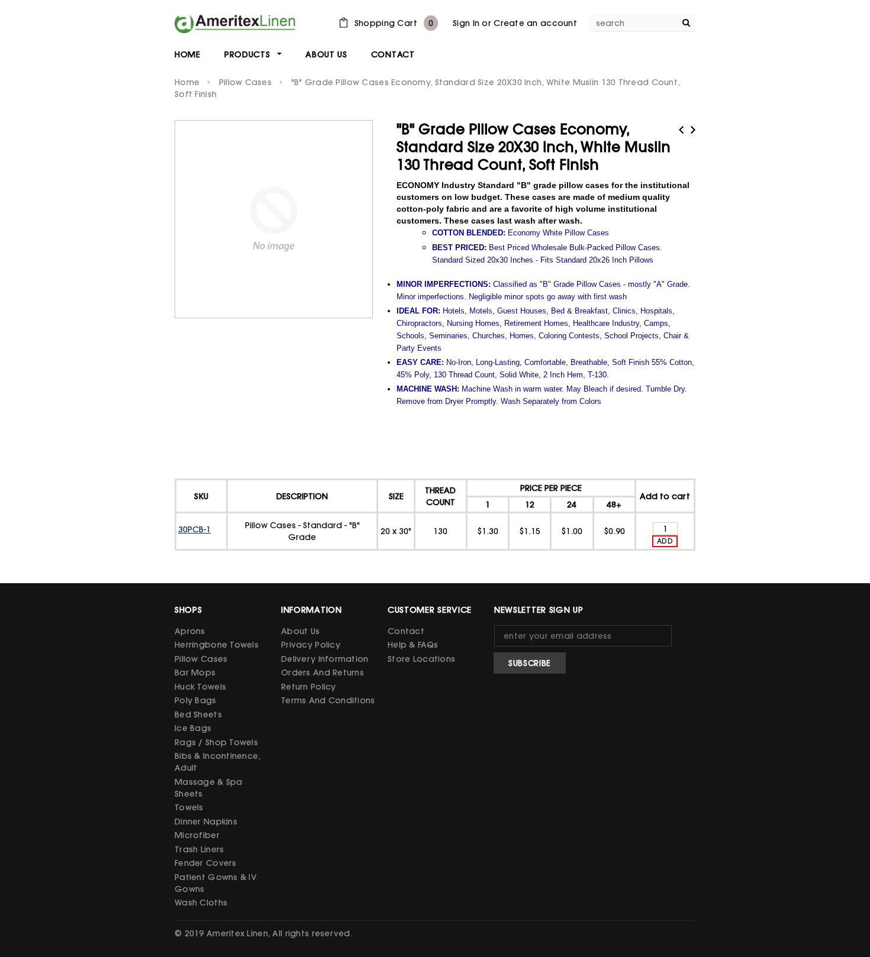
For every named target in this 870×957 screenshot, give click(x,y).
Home (187, 82)
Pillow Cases (245, 82)
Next (693, 130)
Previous (681, 130)
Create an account (535, 23)
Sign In (466, 23)
